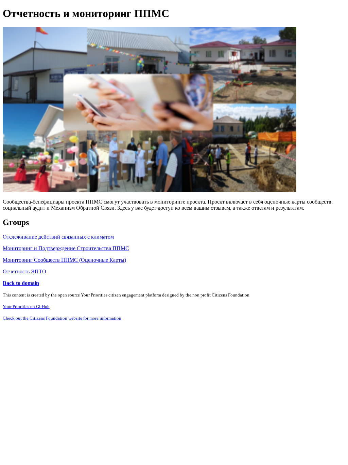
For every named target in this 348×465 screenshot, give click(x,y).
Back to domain (21, 283)
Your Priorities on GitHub (26, 306)
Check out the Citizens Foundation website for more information (62, 318)
